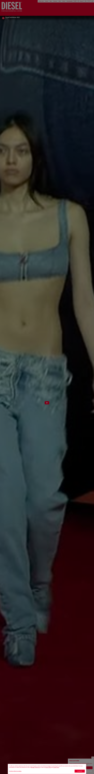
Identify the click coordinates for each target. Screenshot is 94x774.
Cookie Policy (56, 767)
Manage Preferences (35, 767)
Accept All (79, 771)
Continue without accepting (15, 771)
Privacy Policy (48, 767)
